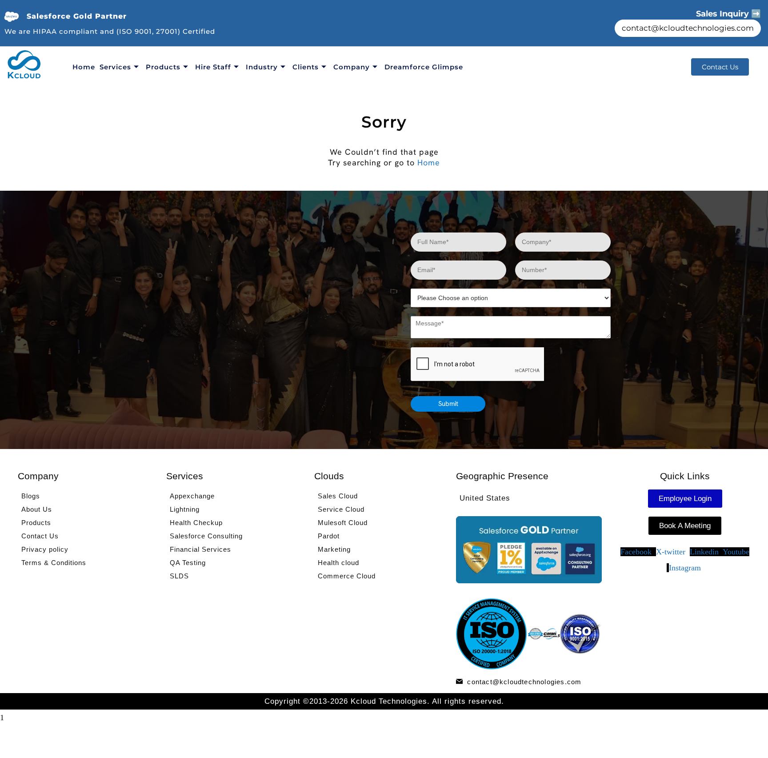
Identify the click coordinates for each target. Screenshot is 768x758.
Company (351, 67)
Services (115, 67)
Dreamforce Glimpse (423, 67)
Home (83, 67)
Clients (305, 67)
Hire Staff (213, 67)
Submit (448, 403)
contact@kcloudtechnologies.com (688, 28)
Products (163, 67)
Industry (262, 67)
